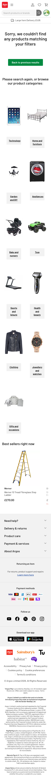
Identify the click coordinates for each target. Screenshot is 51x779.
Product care (12, 536)
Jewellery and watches (37, 370)
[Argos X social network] (25, 618)
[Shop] (11, 5)
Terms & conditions (26, 674)
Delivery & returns (15, 528)
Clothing (14, 367)
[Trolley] (46, 5)
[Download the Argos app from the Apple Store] (16, 638)
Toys (37, 252)
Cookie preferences (35, 670)
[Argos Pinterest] (33, 618)
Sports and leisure (13, 311)
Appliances (37, 196)
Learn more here (25, 575)
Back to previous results (25, 62)
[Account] (32, 5)
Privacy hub (25, 666)
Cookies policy (15, 670)
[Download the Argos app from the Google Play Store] (35, 638)
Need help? (11, 520)
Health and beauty (37, 311)
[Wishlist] (39, 5)
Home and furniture (37, 142)
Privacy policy (40, 666)
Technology (15, 140)
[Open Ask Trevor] (46, 13)
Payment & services (16, 543)
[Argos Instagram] (42, 618)
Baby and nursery (13, 254)
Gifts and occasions (14, 428)
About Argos (12, 551)
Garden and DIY (14, 198)
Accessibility (10, 666)
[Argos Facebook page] (17, 618)
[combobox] (18, 13)
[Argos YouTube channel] (9, 618)
